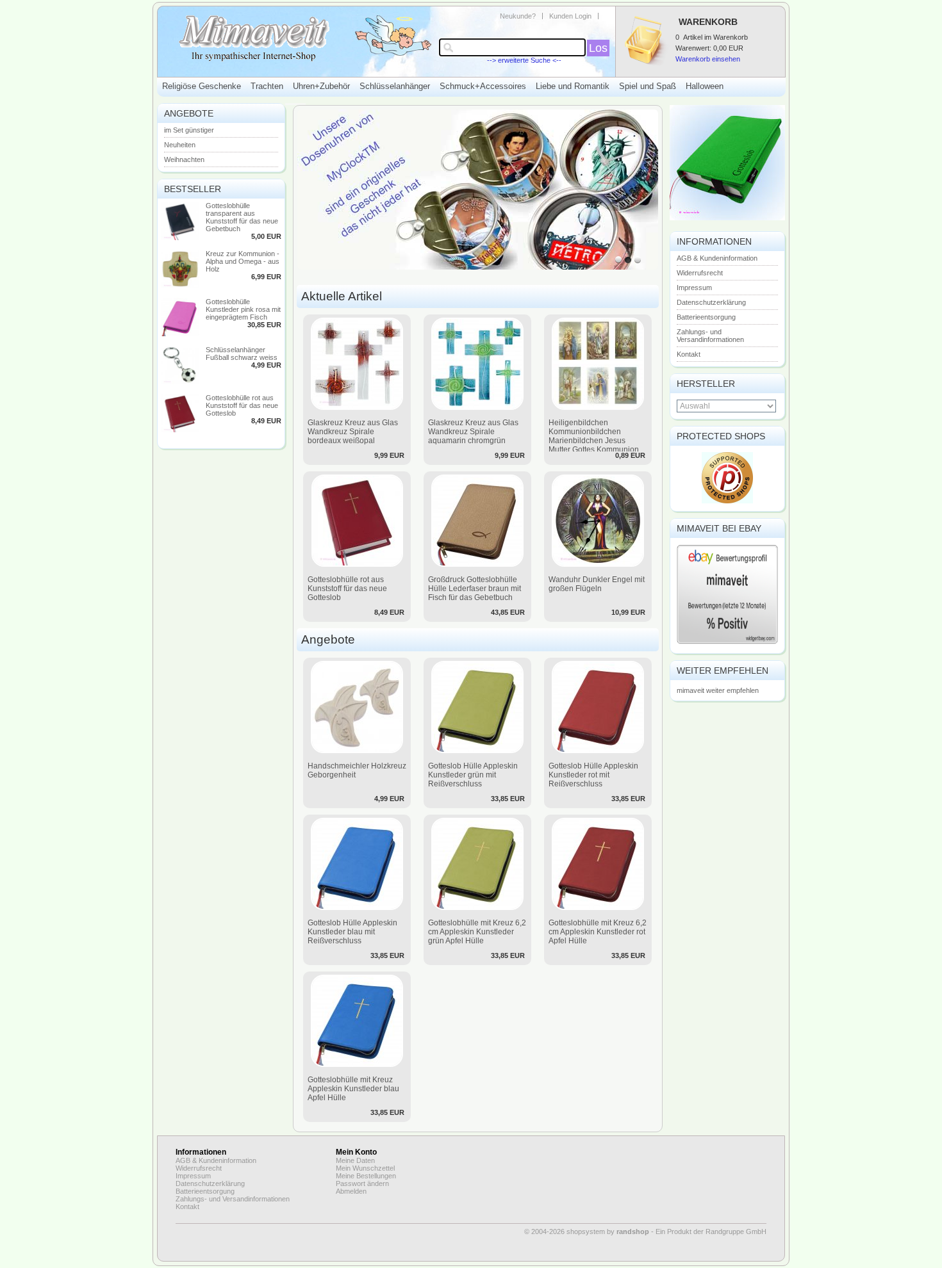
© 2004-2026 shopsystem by (586, 1231)
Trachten (267, 86)
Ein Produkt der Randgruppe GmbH (711, 1231)
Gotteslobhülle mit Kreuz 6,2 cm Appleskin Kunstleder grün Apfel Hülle (477, 931)
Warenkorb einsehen (707, 59)
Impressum (694, 287)
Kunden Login (570, 16)
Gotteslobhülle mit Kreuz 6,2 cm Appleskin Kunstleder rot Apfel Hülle (598, 931)
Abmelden (351, 1191)
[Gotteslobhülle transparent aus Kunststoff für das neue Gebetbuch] (180, 237)
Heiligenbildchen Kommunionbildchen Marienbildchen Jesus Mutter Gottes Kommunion (594, 436)
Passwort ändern (362, 1183)
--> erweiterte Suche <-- (524, 60)
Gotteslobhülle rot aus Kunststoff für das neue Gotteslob (242, 405)
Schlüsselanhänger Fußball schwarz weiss (241, 353)
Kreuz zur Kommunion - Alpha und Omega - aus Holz (242, 261)
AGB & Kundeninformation (717, 258)
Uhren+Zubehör (321, 86)
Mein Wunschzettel (365, 1168)
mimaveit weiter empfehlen (718, 690)
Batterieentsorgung (706, 317)
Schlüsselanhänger (394, 86)
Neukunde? (518, 16)
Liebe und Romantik (572, 86)
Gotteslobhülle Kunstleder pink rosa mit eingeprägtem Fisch (243, 309)
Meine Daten (355, 1160)
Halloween (704, 86)
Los (598, 48)
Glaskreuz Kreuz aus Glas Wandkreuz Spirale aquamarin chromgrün (473, 431)
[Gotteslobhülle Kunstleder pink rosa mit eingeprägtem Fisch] (180, 333)
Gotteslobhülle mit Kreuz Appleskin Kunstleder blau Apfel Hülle (353, 1088)
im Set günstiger (189, 130)
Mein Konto (356, 1152)
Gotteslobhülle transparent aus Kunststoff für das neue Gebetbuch (242, 217)
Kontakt (688, 354)
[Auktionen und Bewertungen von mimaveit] (727, 643)
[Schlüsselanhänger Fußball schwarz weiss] (180, 382)
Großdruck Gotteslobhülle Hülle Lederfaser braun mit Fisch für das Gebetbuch (474, 588)
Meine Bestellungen (366, 1176)
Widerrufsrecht (700, 273)
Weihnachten (184, 159)
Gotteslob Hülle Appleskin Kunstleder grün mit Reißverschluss (473, 774)
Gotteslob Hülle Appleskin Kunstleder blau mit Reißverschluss (352, 931)
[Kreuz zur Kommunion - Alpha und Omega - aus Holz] (180, 285)
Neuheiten (179, 145)
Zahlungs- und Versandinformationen (710, 335)
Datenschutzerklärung (711, 302)
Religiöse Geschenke (201, 86)
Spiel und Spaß (647, 86)
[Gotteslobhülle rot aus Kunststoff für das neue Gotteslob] (180, 430)
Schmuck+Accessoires (483, 86)
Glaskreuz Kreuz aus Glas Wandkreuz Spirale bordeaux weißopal (353, 431)
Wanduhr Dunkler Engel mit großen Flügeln (597, 584)
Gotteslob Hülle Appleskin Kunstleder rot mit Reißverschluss (593, 774)
